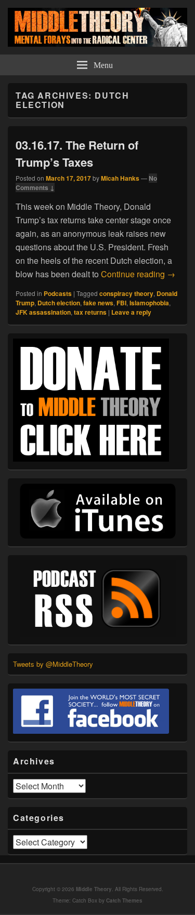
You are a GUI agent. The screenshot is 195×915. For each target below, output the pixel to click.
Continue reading (138, 274)
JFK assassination (43, 312)
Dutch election (58, 302)
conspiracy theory (126, 293)
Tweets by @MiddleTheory (53, 664)
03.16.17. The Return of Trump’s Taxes (77, 153)
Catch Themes (124, 900)
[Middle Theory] (97, 43)
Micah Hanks (120, 178)
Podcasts (58, 293)
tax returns (90, 312)
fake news (98, 302)
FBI (121, 302)
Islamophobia (149, 302)
